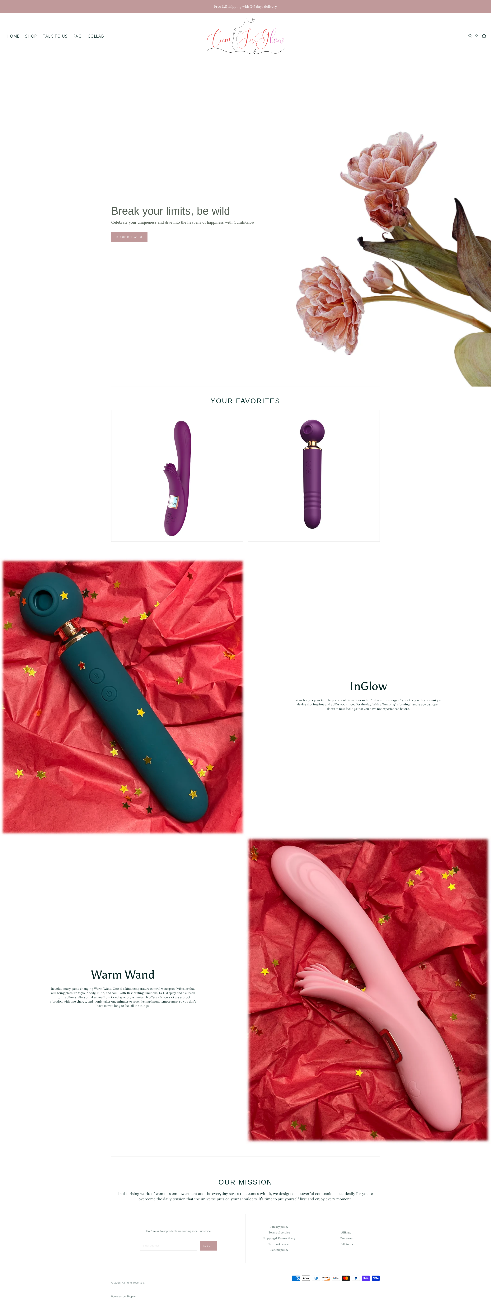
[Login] (477, 36)
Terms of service (279, 1232)
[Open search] (470, 36)
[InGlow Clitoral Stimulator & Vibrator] (314, 476)
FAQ (77, 36)
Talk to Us (55, 36)
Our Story (346, 1238)
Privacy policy (279, 1226)
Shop (31, 36)
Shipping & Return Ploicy (279, 1238)
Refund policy (279, 1250)
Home (13, 36)
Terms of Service (279, 1244)
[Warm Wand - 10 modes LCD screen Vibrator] (177, 476)
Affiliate (346, 1232)
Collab (96, 36)
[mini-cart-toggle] (484, 36)
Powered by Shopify (123, 1296)
